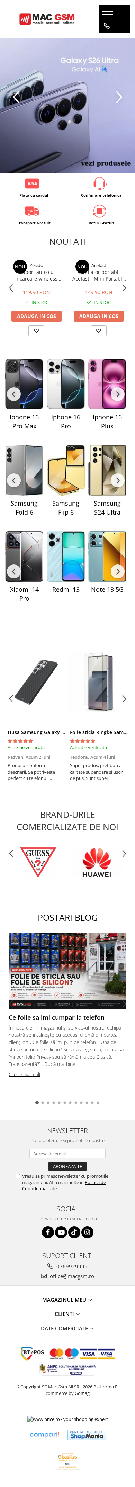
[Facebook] (48, 1232)
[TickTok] (74, 1232)
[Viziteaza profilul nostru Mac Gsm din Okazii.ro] (67, 1460)
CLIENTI (65, 1313)
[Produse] (108, 14)
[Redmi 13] (66, 556)
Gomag (82, 1393)
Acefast (98, 265)
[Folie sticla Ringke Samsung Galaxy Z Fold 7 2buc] (99, 682)
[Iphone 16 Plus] (107, 384)
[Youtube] (61, 1232)
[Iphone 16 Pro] (66, 384)
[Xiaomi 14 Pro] (24, 556)
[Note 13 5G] (107, 556)
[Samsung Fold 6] (24, 470)
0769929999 (71, 1266)
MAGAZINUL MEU (65, 1299)
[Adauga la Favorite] (36, 330)
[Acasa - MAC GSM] (47, 19)
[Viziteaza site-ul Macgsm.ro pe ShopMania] (87, 1435)
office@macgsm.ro (71, 1276)
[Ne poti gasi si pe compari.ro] (44, 1435)
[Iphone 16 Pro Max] (24, 384)
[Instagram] (87, 1232)
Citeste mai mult (24, 1074)
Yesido (36, 265)
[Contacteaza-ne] (107, 26)
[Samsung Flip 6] (66, 470)
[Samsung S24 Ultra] (107, 470)
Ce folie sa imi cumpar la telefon (57, 1017)
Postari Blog (68, 917)
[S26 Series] (67, 105)
